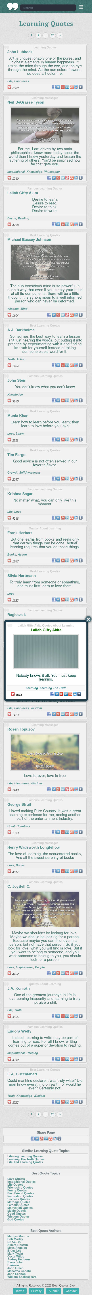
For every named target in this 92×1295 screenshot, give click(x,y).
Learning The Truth (53, 688)
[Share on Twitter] (57, 694)
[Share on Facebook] (52, 694)
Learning (32, 688)
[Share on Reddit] (75, 694)
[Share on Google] (61, 694)
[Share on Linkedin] (66, 694)
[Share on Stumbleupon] (70, 694)
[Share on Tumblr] (79, 694)
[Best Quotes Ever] (12, 6)
